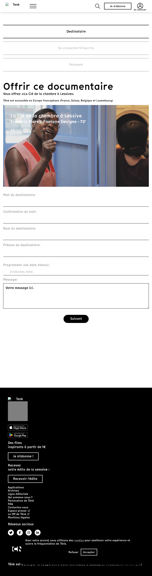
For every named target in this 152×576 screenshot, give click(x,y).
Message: (10, 280)
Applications (16, 487)
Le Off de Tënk (17, 514)
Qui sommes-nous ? (20, 497)
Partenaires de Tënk (21, 501)
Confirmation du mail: (20, 212)
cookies (79, 540)
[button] (97, 6)
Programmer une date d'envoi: (26, 265)
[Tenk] (76, 409)
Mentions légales (19, 517)
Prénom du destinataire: (22, 245)
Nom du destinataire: (19, 229)
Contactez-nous (18, 507)
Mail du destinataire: (19, 195)
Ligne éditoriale (18, 494)
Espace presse (17, 511)
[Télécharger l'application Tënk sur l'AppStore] (76, 427)
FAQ (10, 504)
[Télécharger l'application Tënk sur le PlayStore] (76, 435)
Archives (13, 491)
